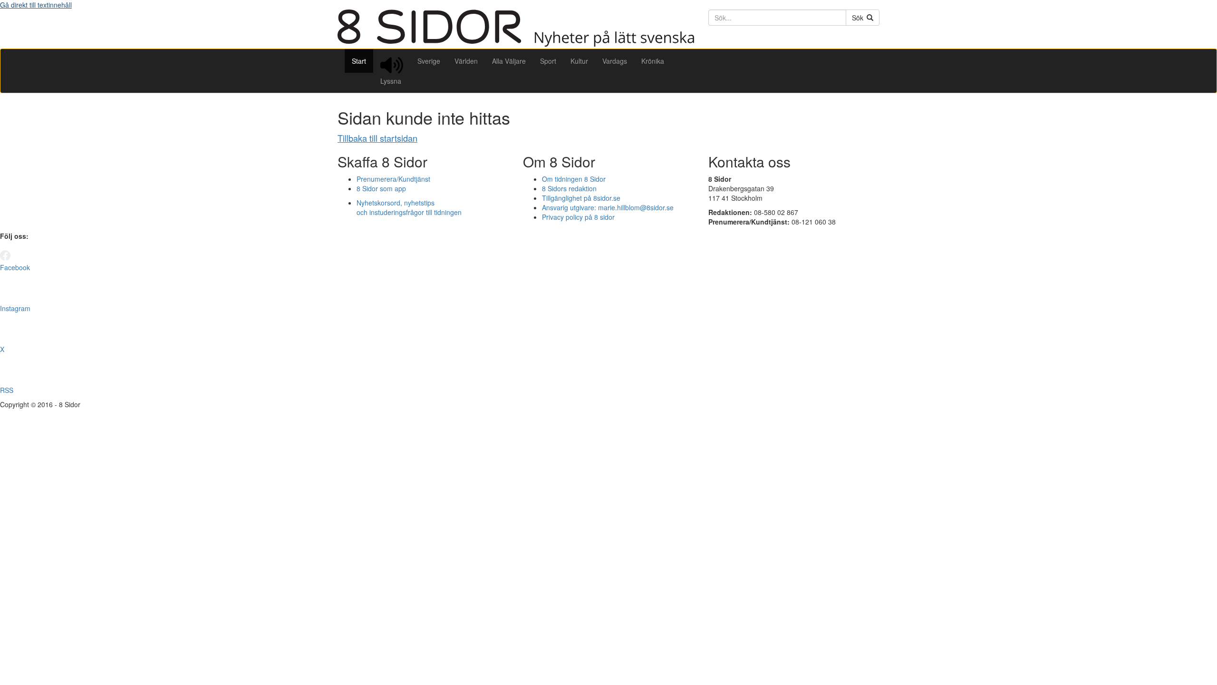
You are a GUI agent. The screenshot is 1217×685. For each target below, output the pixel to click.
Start (359, 61)
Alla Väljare (509, 61)
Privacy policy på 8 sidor (578, 217)
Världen (466, 61)
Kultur (579, 61)
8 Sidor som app (381, 188)
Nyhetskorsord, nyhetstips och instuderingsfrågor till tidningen (409, 207)
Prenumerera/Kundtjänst (393, 179)
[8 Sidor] (516, 44)
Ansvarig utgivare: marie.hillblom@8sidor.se (608, 207)
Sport (548, 61)
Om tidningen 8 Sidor (574, 179)
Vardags (614, 61)
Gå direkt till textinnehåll (36, 5)
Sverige (428, 61)
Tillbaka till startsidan (377, 138)
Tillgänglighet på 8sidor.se (581, 198)
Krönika (652, 61)
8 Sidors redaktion (569, 188)
